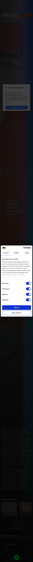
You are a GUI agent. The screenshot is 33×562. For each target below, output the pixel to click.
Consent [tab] (6, 253)
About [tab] (27, 253)
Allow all (16, 307)
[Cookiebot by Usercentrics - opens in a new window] (23, 248)
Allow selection (16, 313)
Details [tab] (16, 253)
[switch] (28, 288)
